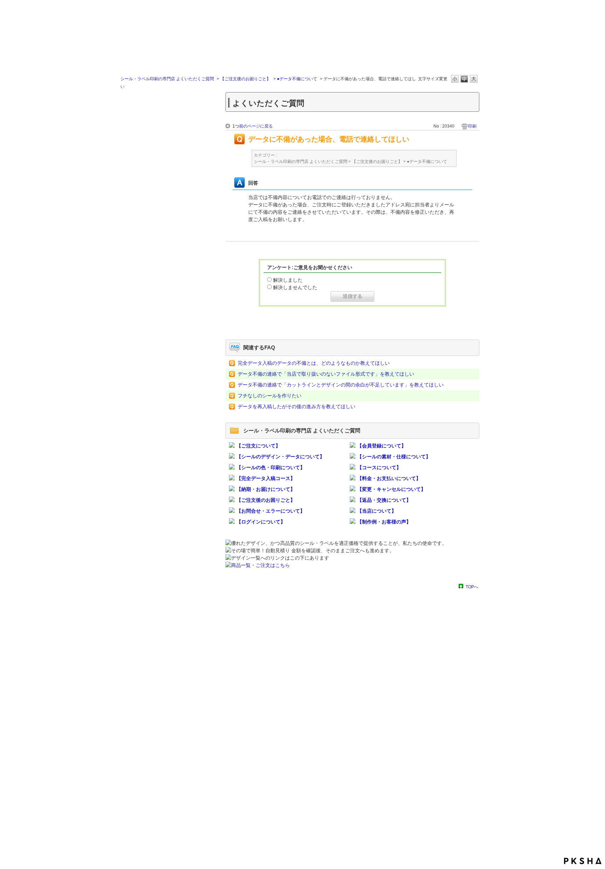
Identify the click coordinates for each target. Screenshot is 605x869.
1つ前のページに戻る (252, 126)
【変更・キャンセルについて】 (391, 489)
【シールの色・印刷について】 (270, 467)
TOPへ (472, 586)
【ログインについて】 (260, 522)
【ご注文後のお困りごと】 (245, 78)
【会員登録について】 (381, 446)
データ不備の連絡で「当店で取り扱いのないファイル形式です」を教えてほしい (326, 374)
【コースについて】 (379, 467)
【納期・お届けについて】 (265, 489)
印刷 (472, 126)
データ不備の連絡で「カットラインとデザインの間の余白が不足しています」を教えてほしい (341, 385)
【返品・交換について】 (384, 500)
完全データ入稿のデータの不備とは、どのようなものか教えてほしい (314, 363)
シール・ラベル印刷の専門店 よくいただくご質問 (167, 78)
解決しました (287, 280)
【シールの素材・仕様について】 (394, 456)
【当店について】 (376, 511)
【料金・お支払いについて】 (389, 478)
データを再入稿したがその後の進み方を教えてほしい (296, 406)
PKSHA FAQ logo (582, 860)
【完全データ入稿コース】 (265, 478)
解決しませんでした (295, 287)
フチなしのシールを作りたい (269, 395)
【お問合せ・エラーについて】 (270, 511)
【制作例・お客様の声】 (384, 522)
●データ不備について (297, 78)
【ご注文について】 (258, 446)
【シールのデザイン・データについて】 (280, 456)
